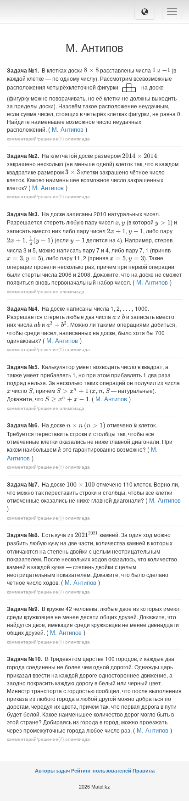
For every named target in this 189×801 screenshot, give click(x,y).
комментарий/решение (32, 291)
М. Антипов (67, 129)
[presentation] (91, 70)
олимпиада (77, 138)
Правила (144, 770)
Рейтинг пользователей (101, 770)
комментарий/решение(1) (35, 138)
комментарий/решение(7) (35, 739)
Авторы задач (53, 770)
